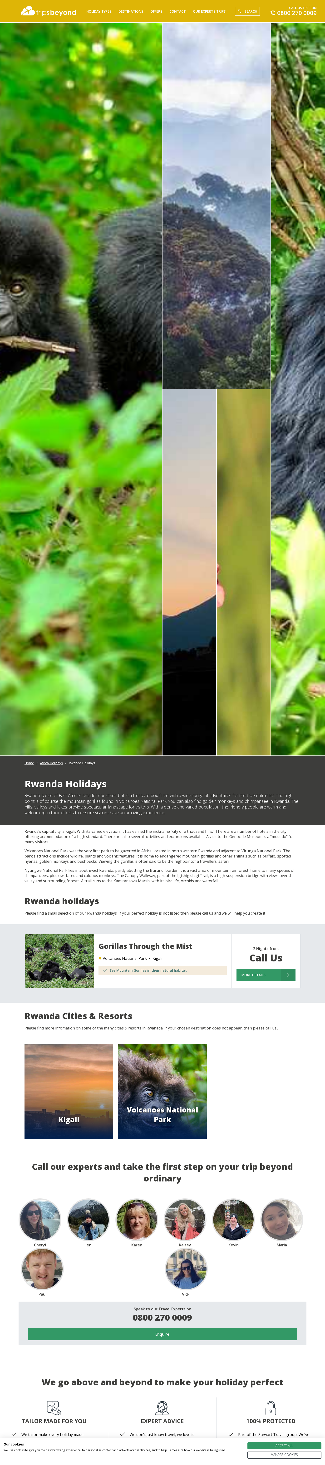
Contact (177, 11)
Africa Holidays (51, 763)
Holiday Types (98, 11)
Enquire (162, 1334)
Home (29, 763)
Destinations (130, 11)
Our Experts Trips (209, 11)
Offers (156, 11)
